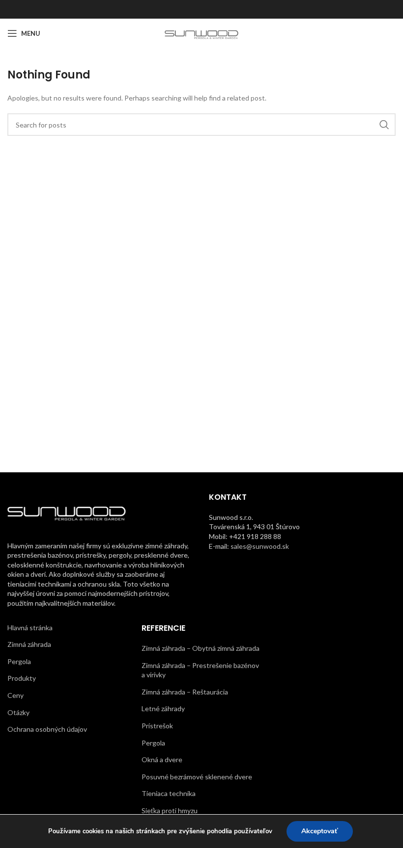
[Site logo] (202, 32)
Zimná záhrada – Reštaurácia (185, 692)
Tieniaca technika (169, 793)
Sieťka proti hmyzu (170, 810)
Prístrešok (157, 725)
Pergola (19, 661)
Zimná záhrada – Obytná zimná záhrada (200, 648)
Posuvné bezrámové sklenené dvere (197, 776)
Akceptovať (319, 831)
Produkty (21, 678)
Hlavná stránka (30, 627)
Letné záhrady (163, 708)
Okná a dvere (162, 759)
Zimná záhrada (29, 644)
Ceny (15, 695)
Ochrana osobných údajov (47, 729)
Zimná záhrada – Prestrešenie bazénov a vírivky (200, 670)
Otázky (18, 712)
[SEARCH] (384, 124)
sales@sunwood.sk (259, 546)
